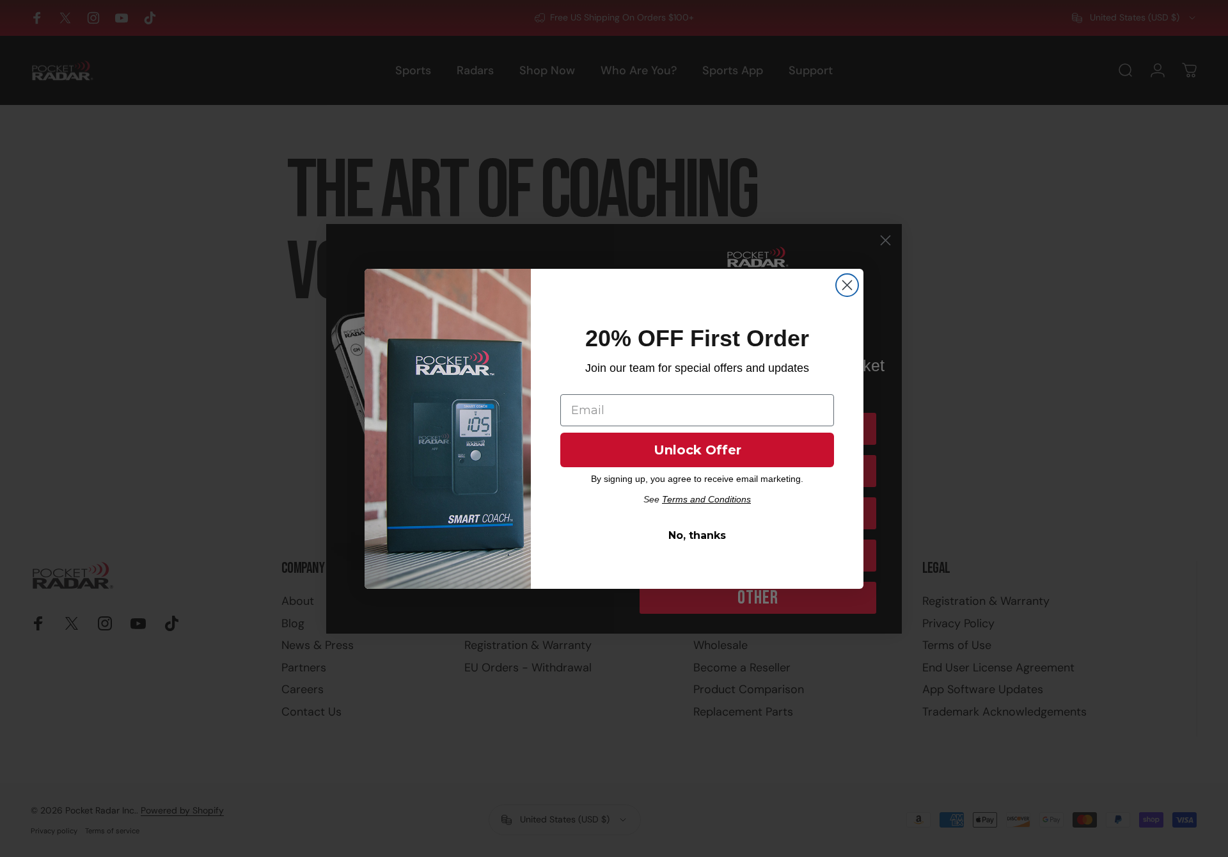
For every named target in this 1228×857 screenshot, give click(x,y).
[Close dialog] (847, 285)
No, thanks (697, 535)
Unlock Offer (697, 450)
